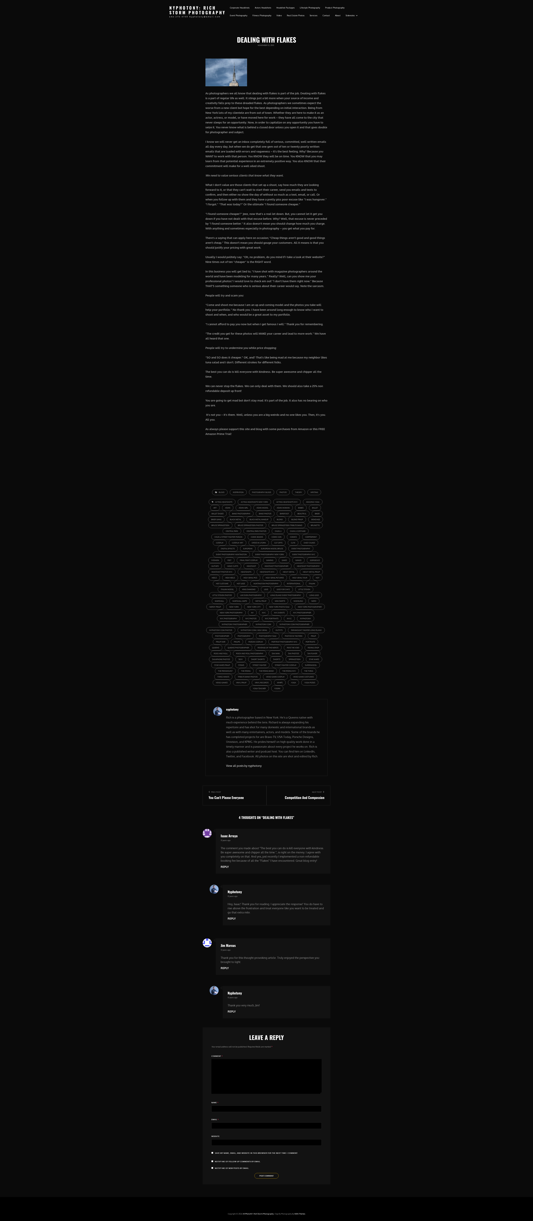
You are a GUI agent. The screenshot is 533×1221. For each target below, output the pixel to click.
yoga (293, 682)
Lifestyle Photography (310, 8)
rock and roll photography (249, 653)
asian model (262, 508)
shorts (276, 659)
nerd (313, 601)
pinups (237, 642)
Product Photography (335, 8)
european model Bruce (272, 548)
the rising (246, 671)
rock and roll (221, 653)
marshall (219, 601)
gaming (269, 560)
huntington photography (265, 583)
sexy (240, 659)
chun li (278, 531)
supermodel (311, 665)
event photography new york (269, 554)
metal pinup (260, 601)
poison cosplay (255, 642)
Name (214, 1103)
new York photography (231, 613)
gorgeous (315, 560)
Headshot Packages (285, 8)
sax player (312, 653)
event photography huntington (231, 554)
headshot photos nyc (221, 572)
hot (317, 578)
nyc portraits (271, 618)
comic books (257, 537)
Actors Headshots (263, 8)
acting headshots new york (254, 502)
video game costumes (303, 677)
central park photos (256, 531)
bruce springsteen (220, 525)
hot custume (222, 583)
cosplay (219, 543)
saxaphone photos (221, 659)
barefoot (284, 513)
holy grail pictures (275, 578)
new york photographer (310, 607)
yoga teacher (259, 688)
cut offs (278, 543)
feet (229, 560)
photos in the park (293, 636)
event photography (300, 548)
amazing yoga (312, 502)
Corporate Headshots (240, 8)
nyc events (279, 613)
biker (317, 513)
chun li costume (298, 531)
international (293, 583)
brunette (315, 525)
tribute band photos (248, 677)
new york (234, 607)
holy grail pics (250, 578)
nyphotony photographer (234, 624)
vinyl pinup (241, 682)
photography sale (267, 636)
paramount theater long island (306, 630)
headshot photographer (276, 566)
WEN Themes (299, 1214)
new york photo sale (279, 607)
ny (252, 613)
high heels (230, 578)
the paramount (225, 671)
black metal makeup (259, 519)
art (215, 508)
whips (280, 682)
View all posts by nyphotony (244, 765)
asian (227, 508)
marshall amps (239, 601)
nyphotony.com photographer (294, 624)
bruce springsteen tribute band (287, 525)
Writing (314, 492)
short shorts (258, 659)
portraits (310, 642)
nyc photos (251, 618)
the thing (308, 671)
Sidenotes (350, 15)
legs (266, 589)
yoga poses (309, 682)
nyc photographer (302, 613)
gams (284, 560)
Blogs (221, 492)
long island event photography (285, 595)
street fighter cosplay (285, 665)
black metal (235, 519)
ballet (315, 508)
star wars (314, 659)
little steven (304, 589)
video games (222, 682)
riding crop (313, 648)
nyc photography (228, 618)
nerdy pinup (215, 607)
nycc (289, 618)
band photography (241, 513)
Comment (217, 1056)
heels (214, 578)
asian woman (283, 508)
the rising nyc (289, 671)
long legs (314, 595)
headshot (251, 566)
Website (215, 1136)
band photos (265, 513)
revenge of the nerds (268, 648)
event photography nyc (303, 554)
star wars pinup (222, 665)
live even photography (251, 595)
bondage (315, 519)
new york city (254, 607)
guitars (215, 566)
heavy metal (288, 572)
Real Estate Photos (296, 15)
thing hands (223, 677)
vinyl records (262, 682)
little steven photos (222, 595)
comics (293, 537)
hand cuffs (232, 566)
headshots (246, 572)
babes (301, 508)
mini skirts (280, 601)
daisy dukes (309, 543)
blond (280, 519)
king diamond (249, 589)
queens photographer (238, 648)
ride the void (293, 648)
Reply (225, 866)
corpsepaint (311, 537)
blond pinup (297, 519)
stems (241, 665)
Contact (326, 15)
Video (279, 15)
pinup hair (220, 642)
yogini (277, 688)
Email (215, 1119)
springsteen (295, 659)
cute (293, 543)
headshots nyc (267, 572)
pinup (313, 636)
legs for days (283, 589)
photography (244, 636)
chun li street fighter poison (228, 537)
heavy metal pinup (311, 572)
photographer (222, 636)
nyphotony (305, 618)
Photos (283, 492)
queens (215, 648)
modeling (298, 601)
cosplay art (237, 543)
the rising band (266, 671)
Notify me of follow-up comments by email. (238, 1162)
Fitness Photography (261, 15)
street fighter (259, 665)
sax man (276, 653)
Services (313, 15)
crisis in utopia (259, 543)
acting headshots (223, 502)
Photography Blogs (261, 492)
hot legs (241, 583)
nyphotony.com (263, 624)
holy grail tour (299, 578)
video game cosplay (275, 677)
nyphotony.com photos (220, 630)
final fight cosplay (249, 560)
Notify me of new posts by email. (232, 1168)
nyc (264, 613)
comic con (276, 537)
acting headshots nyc (287, 502)
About (337, 15)
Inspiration (238, 492)
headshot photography (308, 566)
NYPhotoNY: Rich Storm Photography (197, 10)
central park (232, 531)
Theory (298, 492)
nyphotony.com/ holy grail (254, 630)
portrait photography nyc (284, 642)
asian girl (243, 508)
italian (312, 583)
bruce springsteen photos (250, 525)
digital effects (228, 548)
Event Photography (238, 15)
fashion (215, 560)
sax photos (293, 653)
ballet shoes (218, 513)
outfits (279, 630)
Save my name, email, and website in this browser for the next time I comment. (256, 1153)
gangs (298, 560)
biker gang (216, 519)
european (247, 548)
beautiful (301, 513)
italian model (227, 589)
